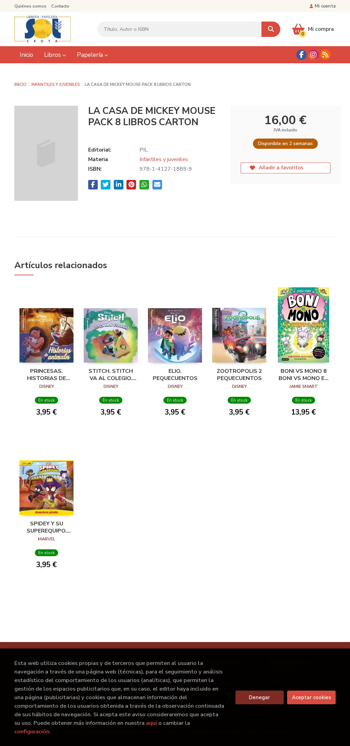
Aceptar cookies (311, 697)
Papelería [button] (91, 55)
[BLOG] (325, 55)
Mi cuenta (325, 6)
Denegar (259, 697)
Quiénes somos (30, 6)
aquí (151, 723)
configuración (31, 731)
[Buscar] (270, 29)
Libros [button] (53, 55)
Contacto (60, 6)
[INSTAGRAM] (313, 55)
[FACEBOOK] (301, 55)
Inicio (20, 84)
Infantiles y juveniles (55, 84)
